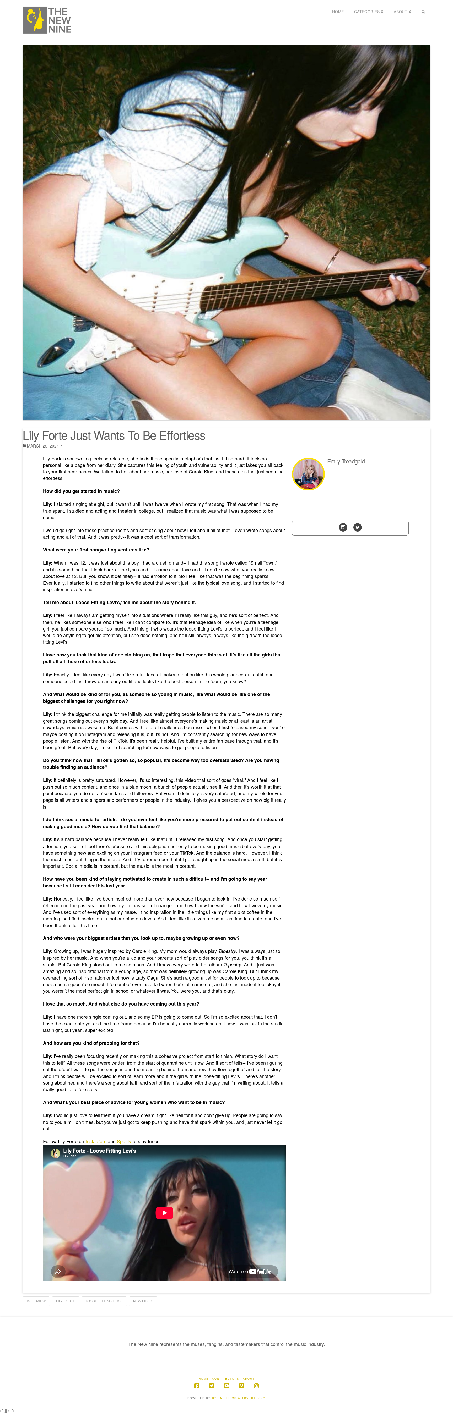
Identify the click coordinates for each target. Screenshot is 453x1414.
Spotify (124, 1141)
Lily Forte (65, 1301)
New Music (143, 1301)
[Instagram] (343, 527)
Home (204, 1378)
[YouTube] (226, 1386)
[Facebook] (196, 1386)
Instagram (95, 1141)
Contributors (225, 1378)
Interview (36, 1301)
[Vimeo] (241, 1386)
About (249, 1378)
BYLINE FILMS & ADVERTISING (239, 1398)
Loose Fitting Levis (104, 1301)
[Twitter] (357, 527)
